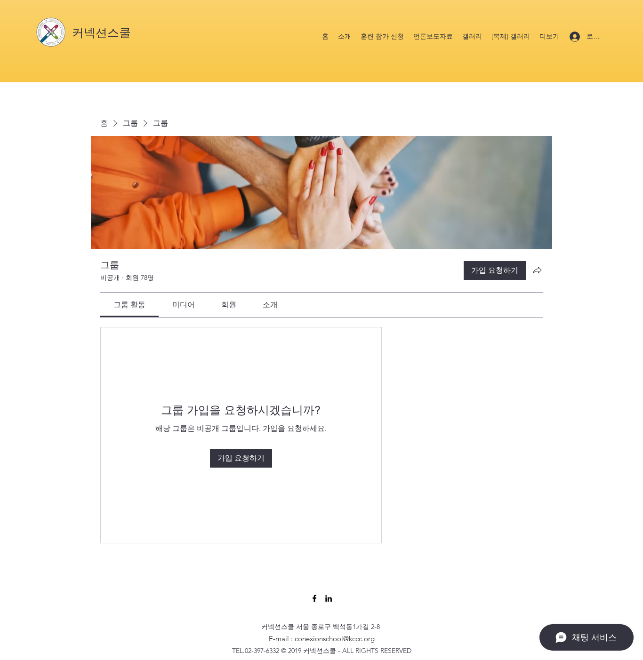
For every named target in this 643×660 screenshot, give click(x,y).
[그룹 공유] (537, 270)
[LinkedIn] (328, 598)
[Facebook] (314, 598)
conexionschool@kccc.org (335, 638)
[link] (129, 304)
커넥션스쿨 (101, 33)
